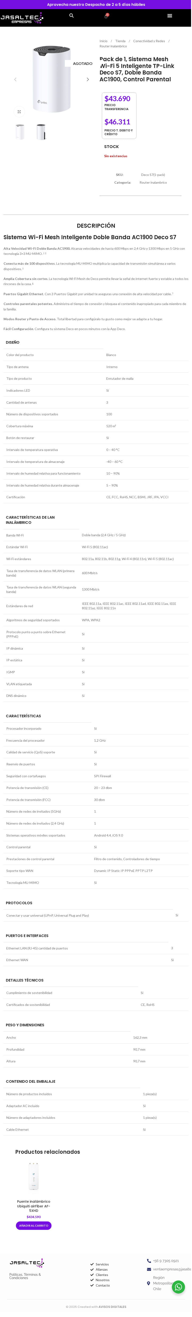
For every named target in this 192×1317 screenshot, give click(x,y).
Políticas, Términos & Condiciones (25, 1276)
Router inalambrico (113, 46)
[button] (71, 15)
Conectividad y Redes (149, 41)
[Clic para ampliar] (19, 111)
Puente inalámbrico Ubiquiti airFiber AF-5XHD (33, 1206)
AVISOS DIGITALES (112, 1307)
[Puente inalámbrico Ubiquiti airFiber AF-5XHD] (33, 1178)
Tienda (120, 41)
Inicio (104, 41)
